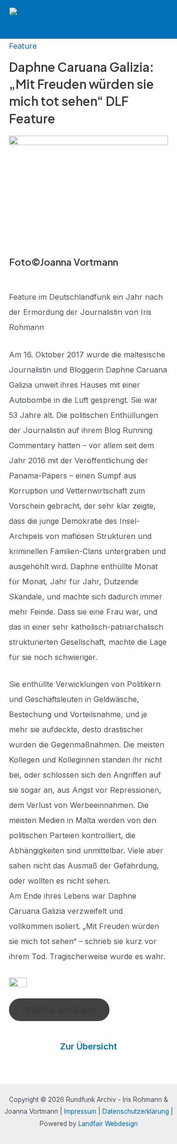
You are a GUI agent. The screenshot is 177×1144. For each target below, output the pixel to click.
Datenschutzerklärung (135, 1111)
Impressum (80, 1111)
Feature (23, 46)
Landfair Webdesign (108, 1123)
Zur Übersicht (88, 1046)
